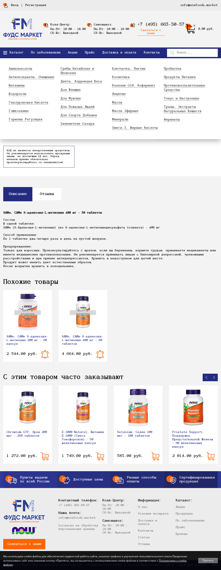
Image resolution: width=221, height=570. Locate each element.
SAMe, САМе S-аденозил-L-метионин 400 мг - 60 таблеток (82, 340)
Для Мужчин (70, 98)
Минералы (120, 119)
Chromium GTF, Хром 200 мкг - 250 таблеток (26, 434)
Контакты (152, 52)
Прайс (90, 52)
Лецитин (119, 94)
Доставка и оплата (119, 52)
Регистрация (35, 5)
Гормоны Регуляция (25, 119)
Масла (117, 102)
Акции (72, 52)
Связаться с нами (150, 32)
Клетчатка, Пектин (128, 69)
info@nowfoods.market (199, 5)
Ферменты (172, 119)
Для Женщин (70, 90)
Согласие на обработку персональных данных (78, 527)
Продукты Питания (180, 77)
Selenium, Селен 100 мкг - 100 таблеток (134, 434)
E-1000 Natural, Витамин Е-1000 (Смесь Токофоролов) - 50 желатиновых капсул (83, 438)
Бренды (181, 534)
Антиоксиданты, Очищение (31, 77)
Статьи (144, 537)
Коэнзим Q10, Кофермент (133, 85)
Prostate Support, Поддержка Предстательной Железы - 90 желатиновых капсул (192, 439)
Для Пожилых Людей (77, 107)
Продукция (184, 513)
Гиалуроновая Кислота (28, 102)
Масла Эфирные (125, 111)
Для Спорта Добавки (78, 115)
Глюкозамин (18, 111)
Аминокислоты (20, 69)
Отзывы (144, 544)
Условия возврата (153, 513)
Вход (15, 5)
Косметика (121, 77)
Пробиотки (172, 69)
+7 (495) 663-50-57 (160, 24)
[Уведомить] (45, 354)
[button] (206, 377)
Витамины (17, 85)
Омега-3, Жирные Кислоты (135, 128)
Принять (208, 560)
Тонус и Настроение (181, 98)
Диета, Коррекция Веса (81, 81)
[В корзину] (45, 456)
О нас (143, 507)
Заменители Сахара (77, 124)
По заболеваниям (45, 52)
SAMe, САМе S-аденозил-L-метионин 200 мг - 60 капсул (27, 340)
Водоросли (17, 94)
